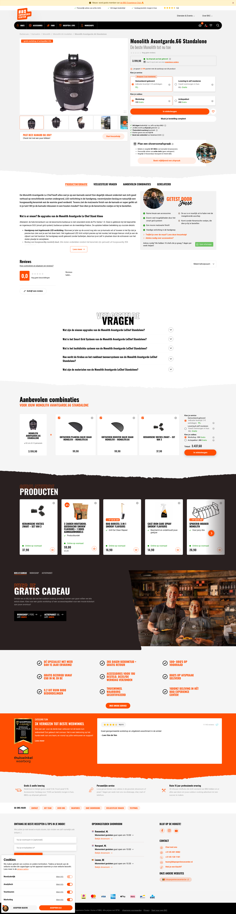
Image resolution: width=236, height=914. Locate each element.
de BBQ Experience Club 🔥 (132, 3)
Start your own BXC (159, 910)
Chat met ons (171, 847)
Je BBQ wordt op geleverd (144, 128)
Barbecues (24, 34)
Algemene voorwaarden (132, 910)
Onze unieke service (118, 705)
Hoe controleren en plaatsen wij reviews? (36, 266)
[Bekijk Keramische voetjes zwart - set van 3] (38, 527)
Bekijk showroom (102, 839)
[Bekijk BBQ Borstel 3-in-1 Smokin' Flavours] (122, 527)
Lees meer (39, 741)
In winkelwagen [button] (52, 549)
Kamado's (35, 34)
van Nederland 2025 (146, 135)
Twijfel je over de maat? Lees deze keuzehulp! (166, 234)
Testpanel (134, 808)
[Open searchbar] (218, 25)
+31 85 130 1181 (172, 857)
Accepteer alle (56, 908)
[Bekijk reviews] (171, 8)
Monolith (46, 34)
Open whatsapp (205, 244)
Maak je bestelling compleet (173, 119)
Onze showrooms (93, 808)
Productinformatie (76, 184)
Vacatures (75, 808)
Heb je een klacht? (173, 867)
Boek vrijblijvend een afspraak (166, 160)
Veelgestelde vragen (105, 184)
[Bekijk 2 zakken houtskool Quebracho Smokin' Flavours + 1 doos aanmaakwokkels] (80, 527)
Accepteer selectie (20, 908)
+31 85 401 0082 (172, 852)
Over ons (61, 808)
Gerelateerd (164, 184)
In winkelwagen (170, 111)
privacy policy (22, 869)
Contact (34, 808)
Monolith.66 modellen (62, 34)
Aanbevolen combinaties (137, 184)
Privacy (146, 910)
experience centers (172, 62)
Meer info (59, 877)
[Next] (125, 122)
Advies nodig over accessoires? (160, 238)
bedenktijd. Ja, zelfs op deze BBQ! (147, 125)
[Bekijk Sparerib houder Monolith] (206, 527)
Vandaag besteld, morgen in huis (145, 8)
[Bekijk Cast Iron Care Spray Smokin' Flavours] (164, 527)
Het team (47, 808)
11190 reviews (208, 725)
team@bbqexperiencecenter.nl (179, 862)
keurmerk (143, 130)
